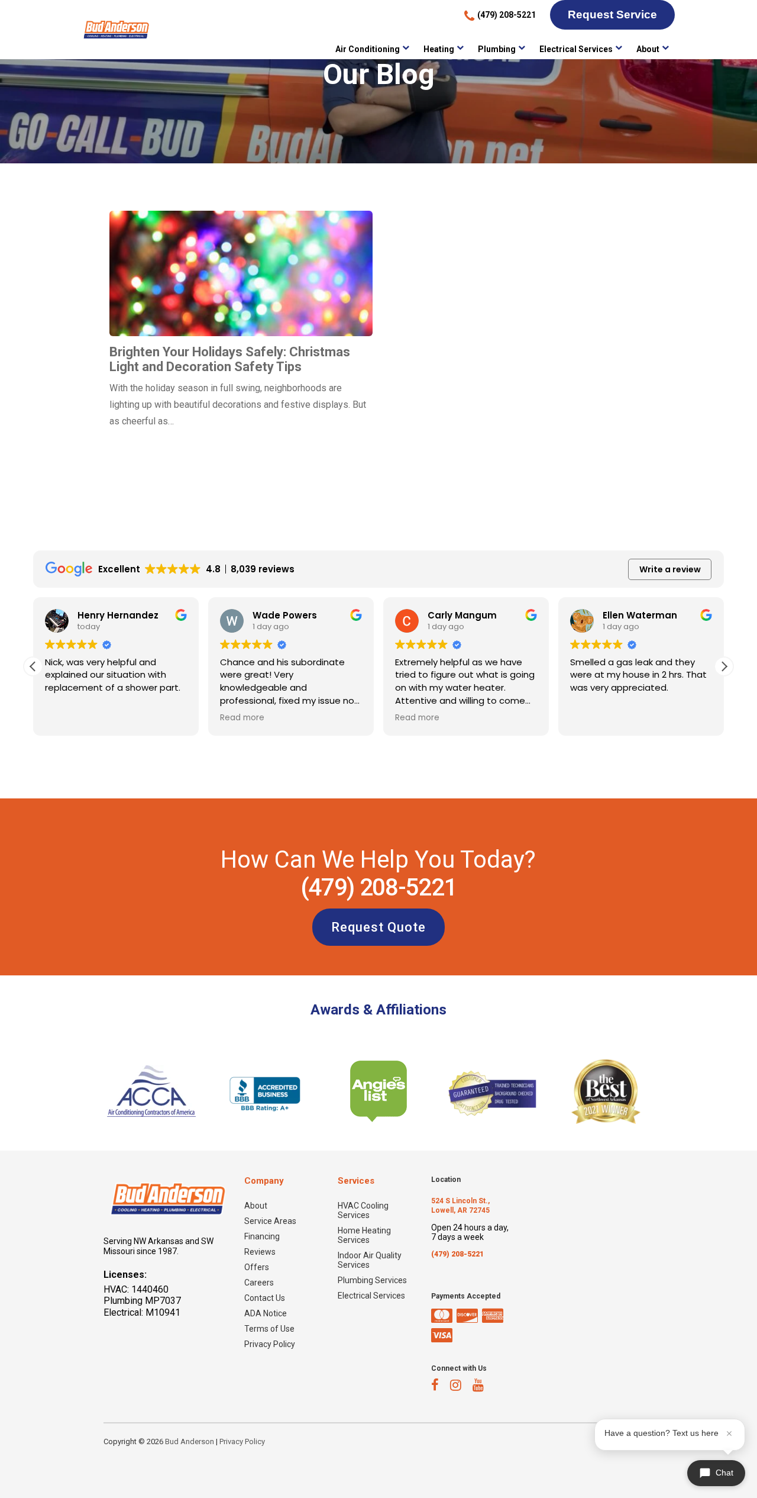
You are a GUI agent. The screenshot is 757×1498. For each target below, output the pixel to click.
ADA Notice (265, 1313)
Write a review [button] (670, 569)
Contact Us (264, 1298)
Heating (438, 49)
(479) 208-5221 (378, 887)
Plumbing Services (372, 1280)
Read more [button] (242, 718)
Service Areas (270, 1221)
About (647, 49)
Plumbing (497, 49)
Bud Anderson (189, 1441)
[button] (724, 666)
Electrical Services (576, 49)
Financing (262, 1236)
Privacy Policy (269, 1344)
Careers (259, 1282)
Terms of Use (269, 1328)
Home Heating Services (364, 1235)
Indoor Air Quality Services (370, 1260)
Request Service (612, 14)
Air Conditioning (367, 49)
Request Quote (378, 927)
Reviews (260, 1252)
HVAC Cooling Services (363, 1210)
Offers (256, 1267)
